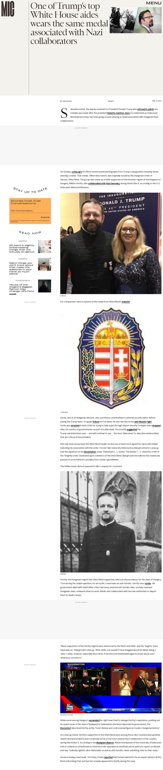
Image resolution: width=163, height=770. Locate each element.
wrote (148, 583)
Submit (45, 217)
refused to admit (145, 109)
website (126, 302)
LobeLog (76, 172)
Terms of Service (42, 220)
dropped (156, 425)
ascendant (94, 720)
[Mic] (7, 9)
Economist (65, 728)
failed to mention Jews (118, 113)
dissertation (90, 452)
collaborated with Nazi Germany (104, 183)
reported (108, 757)
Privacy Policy (14, 221)
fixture (96, 422)
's (81, 172)
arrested (75, 425)
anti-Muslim (140, 422)
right (149, 422)
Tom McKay (67, 101)
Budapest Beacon (105, 742)
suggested (132, 429)
